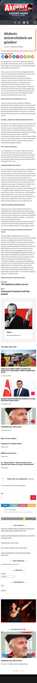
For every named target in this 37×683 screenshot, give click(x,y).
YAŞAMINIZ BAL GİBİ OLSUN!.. (11, 427)
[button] (4, 653)
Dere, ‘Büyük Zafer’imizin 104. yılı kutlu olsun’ (14, 548)
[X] (6, 56)
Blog (2, 585)
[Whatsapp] (28, 56)
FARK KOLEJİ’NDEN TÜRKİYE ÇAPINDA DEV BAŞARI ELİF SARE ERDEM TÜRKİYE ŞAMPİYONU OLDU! (18, 370)
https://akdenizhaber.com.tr (14, 335)
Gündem (3, 590)
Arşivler (3, 574)
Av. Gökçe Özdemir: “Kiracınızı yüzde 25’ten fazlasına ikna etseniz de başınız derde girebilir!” (17, 463)
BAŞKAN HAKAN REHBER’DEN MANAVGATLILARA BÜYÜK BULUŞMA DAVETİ (18, 399)
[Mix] (25, 56)
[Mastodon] (21, 56)
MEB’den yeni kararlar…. (9, 453)
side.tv (21, 47)
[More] (32, 56)
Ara (2, 493)
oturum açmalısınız (20, 485)
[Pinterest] (17, 56)
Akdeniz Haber (18, 13)
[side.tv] (18, 315)
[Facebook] (2, 56)
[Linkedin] (14, 56)
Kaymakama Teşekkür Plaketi (11, 444)
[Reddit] (10, 56)
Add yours (31, 479)
